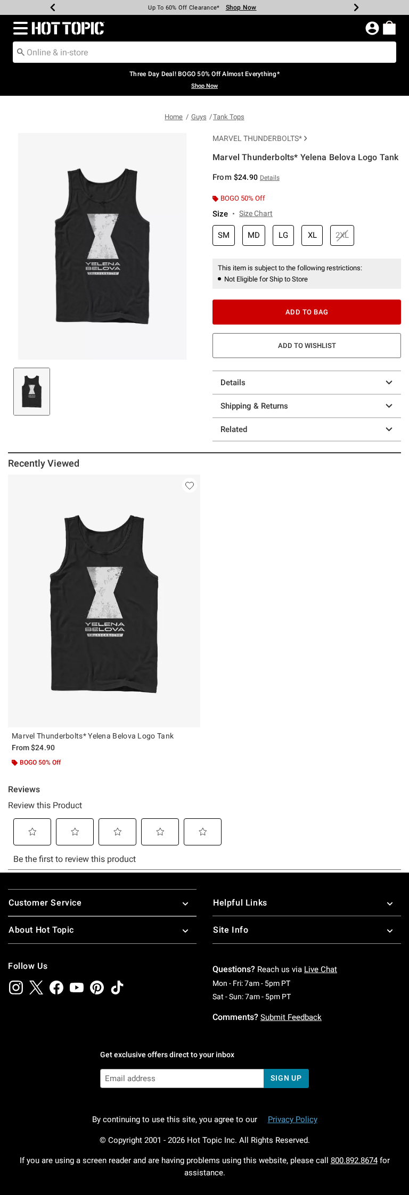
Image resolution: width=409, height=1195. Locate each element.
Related (233, 429)
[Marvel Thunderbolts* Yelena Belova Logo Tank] (104, 601)
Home (174, 117)
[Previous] (53, 7)
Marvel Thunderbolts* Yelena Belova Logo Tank (93, 736)
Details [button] (270, 177)
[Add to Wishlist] (189, 485)
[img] (16, 987)
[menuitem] (389, 28)
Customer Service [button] (45, 903)
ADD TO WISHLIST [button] (307, 346)
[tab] (31, 392)
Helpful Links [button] (240, 903)
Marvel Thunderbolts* (257, 138)
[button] (18, 28)
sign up (286, 1078)
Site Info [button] (230, 930)
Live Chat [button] (320, 969)
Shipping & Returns (254, 406)
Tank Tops (228, 117)
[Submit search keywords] (21, 51)
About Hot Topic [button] (41, 930)
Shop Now (241, 7)
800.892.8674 (354, 1160)
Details (233, 382)
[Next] (356, 7)
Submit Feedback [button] (291, 1017)
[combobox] (204, 52)
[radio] (223, 235)
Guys (199, 117)
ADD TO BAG (307, 312)
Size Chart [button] (256, 213)
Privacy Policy (292, 1119)
